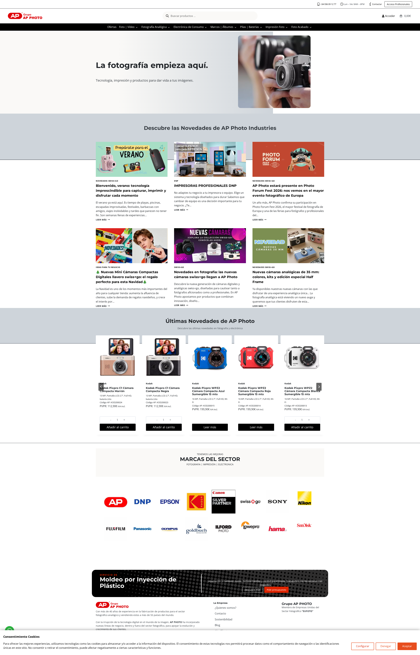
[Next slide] (319, 387)
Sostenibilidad (223, 619)
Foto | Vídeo (127, 27)
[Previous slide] (101, 387)
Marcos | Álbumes (221, 27)
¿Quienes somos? (225, 608)
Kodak (149, 383)
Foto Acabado (299, 27)
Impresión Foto (275, 27)
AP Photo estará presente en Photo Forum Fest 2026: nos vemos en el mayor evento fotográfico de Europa (288, 190)
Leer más (103, 219)
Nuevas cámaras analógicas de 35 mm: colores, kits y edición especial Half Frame (285, 277)
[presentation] (132, 159)
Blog (217, 625)
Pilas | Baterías (249, 27)
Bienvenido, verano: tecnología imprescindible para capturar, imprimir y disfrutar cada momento (131, 190)
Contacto (220, 613)
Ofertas (111, 27)
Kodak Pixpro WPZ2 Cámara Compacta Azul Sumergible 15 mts (162, 391)
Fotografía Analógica (154, 27)
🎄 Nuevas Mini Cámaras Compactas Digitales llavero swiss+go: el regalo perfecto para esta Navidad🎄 (127, 277)
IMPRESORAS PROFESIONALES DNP (205, 186)
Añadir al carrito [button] (118, 427)
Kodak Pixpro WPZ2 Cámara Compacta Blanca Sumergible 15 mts (256, 391)
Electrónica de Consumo (189, 27)
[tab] (198, 439)
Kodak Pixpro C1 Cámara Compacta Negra (117, 389)
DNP (176, 181)
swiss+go (179, 267)
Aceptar (407, 646)
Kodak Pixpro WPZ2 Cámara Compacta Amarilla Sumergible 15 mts (300, 392)
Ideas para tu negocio (108, 267)
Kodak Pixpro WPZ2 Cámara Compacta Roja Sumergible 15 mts (208, 391)
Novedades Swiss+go (107, 181)
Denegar (385, 646)
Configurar (362, 646)
